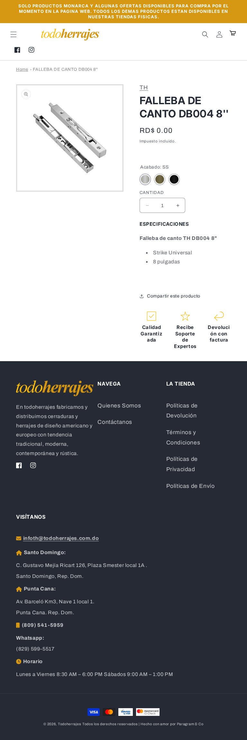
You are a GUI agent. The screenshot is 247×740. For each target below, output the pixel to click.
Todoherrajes (69, 724)
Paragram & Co (190, 724)
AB (159, 179)
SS (145, 179)
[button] (13, 34)
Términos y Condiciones (183, 437)
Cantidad (152, 192)
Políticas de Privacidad (182, 464)
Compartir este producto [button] (173, 296)
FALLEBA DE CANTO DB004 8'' (65, 69)
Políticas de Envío (190, 486)
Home (22, 69)
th (144, 87)
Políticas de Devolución (182, 411)
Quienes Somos (119, 406)
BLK (174, 179)
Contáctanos (114, 422)
